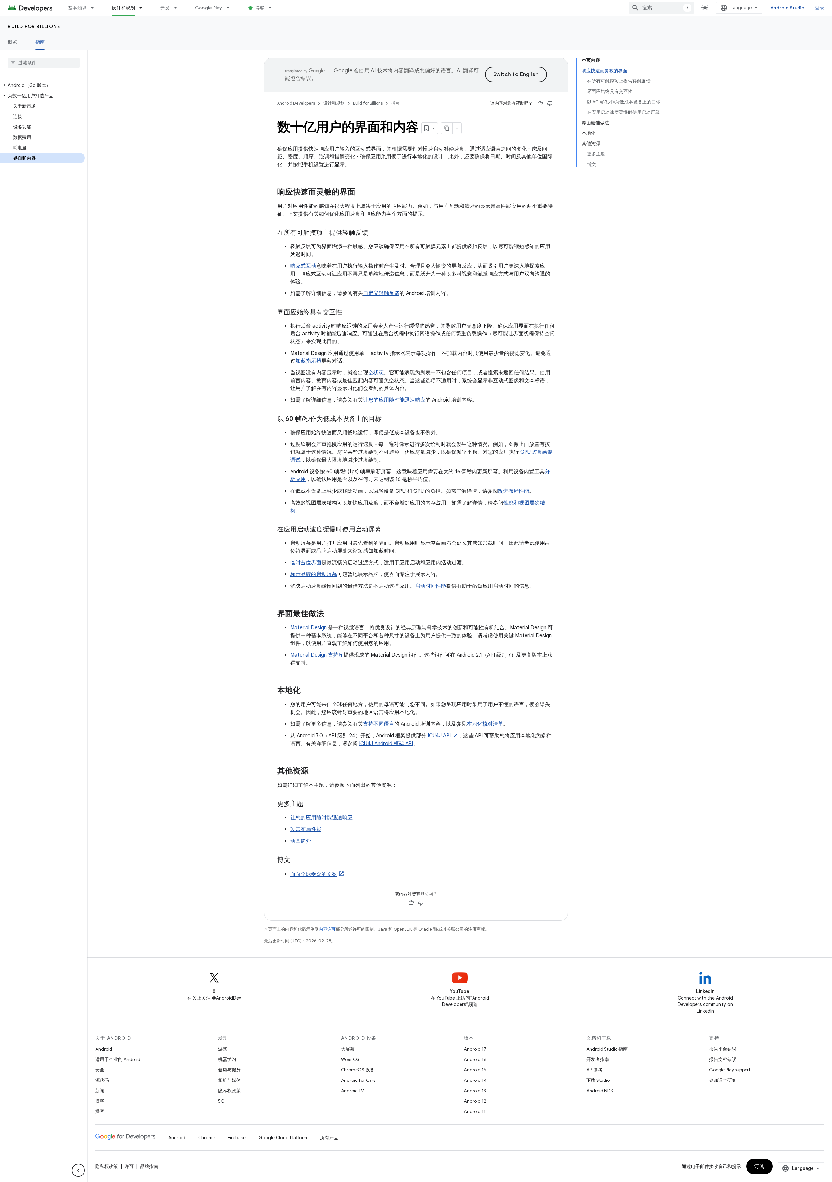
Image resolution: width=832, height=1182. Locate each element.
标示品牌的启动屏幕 (313, 574)
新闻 (99, 1091)
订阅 (759, 1166)
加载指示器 (308, 361)
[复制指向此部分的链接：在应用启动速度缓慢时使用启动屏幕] (387, 530)
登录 (820, 8)
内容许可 (327, 929)
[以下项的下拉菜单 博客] (273, 8)
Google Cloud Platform (283, 1138)
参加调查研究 (722, 1080)
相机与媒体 (229, 1080)
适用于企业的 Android (117, 1059)
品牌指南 (149, 1166)
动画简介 (300, 841)
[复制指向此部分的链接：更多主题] (309, 804)
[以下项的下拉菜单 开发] (178, 8)
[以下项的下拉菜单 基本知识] (95, 8)
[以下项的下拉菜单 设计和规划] (143, 8)
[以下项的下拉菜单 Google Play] (231, 8)
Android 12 (475, 1101)
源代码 (102, 1080)
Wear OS (350, 1059)
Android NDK (599, 1091)
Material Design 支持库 (317, 655)
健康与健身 (229, 1070)
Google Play (208, 8)
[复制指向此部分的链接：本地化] (307, 691)
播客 (99, 1111)
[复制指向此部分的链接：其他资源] (314, 771)
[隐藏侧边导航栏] (78, 1170)
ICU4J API (439, 735)
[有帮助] (540, 103)
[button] (42, 85)
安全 (99, 1070)
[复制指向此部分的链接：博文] (296, 860)
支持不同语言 (378, 724)
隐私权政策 (229, 1091)
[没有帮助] (550, 103)
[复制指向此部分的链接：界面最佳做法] (330, 614)
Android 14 (475, 1080)
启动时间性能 (430, 586)
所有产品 (329, 1138)
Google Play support (729, 1070)
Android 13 (475, 1091)
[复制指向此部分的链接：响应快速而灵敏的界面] (361, 192)
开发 (165, 8)
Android (103, 1049)
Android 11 (475, 1111)
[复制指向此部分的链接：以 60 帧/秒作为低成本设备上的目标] (388, 419)
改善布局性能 (305, 829)
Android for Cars (358, 1080)
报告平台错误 (722, 1049)
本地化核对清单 (485, 724)
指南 (40, 42)
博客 (260, 8)
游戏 (222, 1049)
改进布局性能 (513, 491)
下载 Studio (598, 1080)
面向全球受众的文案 (313, 874)
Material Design (308, 628)
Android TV (352, 1091)
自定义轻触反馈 (381, 293)
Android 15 (475, 1070)
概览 (12, 42)
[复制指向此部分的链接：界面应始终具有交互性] (348, 312)
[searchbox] (44, 63)
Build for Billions (34, 26)
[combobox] (661, 8)
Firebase (237, 1138)
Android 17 (475, 1049)
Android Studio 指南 (607, 1049)
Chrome (206, 1138)
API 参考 (594, 1070)
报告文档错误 (722, 1059)
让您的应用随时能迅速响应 (394, 400)
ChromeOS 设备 (357, 1070)
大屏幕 (348, 1049)
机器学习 (227, 1059)
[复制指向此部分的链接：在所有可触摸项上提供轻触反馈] (374, 233)
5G (221, 1101)
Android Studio (787, 8)
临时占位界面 (305, 562)
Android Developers (296, 103)
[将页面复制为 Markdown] (447, 128)
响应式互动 (303, 266)
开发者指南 (597, 1059)
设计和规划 (123, 8)
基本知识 (77, 8)
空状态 (376, 372)
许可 (129, 1166)
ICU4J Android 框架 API (386, 743)
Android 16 (475, 1059)
